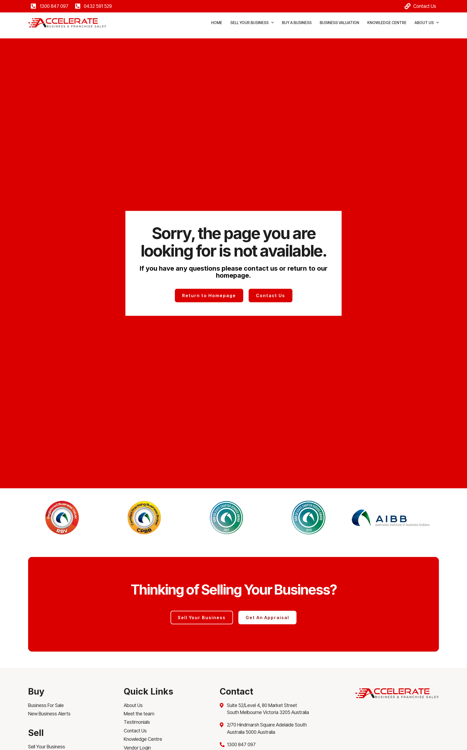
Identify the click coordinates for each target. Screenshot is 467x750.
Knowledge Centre (386, 22)
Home (216, 22)
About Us (424, 22)
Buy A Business (297, 22)
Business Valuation (339, 22)
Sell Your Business (249, 22)
